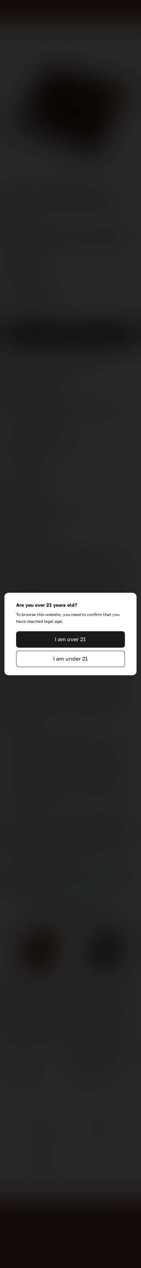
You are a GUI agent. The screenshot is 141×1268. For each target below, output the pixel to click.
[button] (70, 639)
